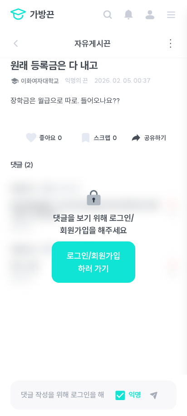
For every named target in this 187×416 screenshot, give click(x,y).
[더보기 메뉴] (170, 43)
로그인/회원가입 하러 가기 (93, 262)
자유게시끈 (92, 43)
